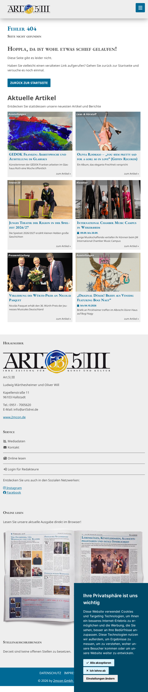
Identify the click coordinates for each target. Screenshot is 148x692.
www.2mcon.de (14, 417)
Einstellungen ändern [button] (100, 678)
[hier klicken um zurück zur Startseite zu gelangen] (29, 9)
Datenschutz (50, 673)
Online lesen (16, 458)
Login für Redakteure (23, 469)
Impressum (73, 673)
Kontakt (13, 447)
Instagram (14, 488)
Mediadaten (16, 441)
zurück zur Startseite (29, 83)
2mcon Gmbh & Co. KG (70, 681)
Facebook (13, 492)
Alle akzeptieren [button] (100, 662)
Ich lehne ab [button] (98, 670)
